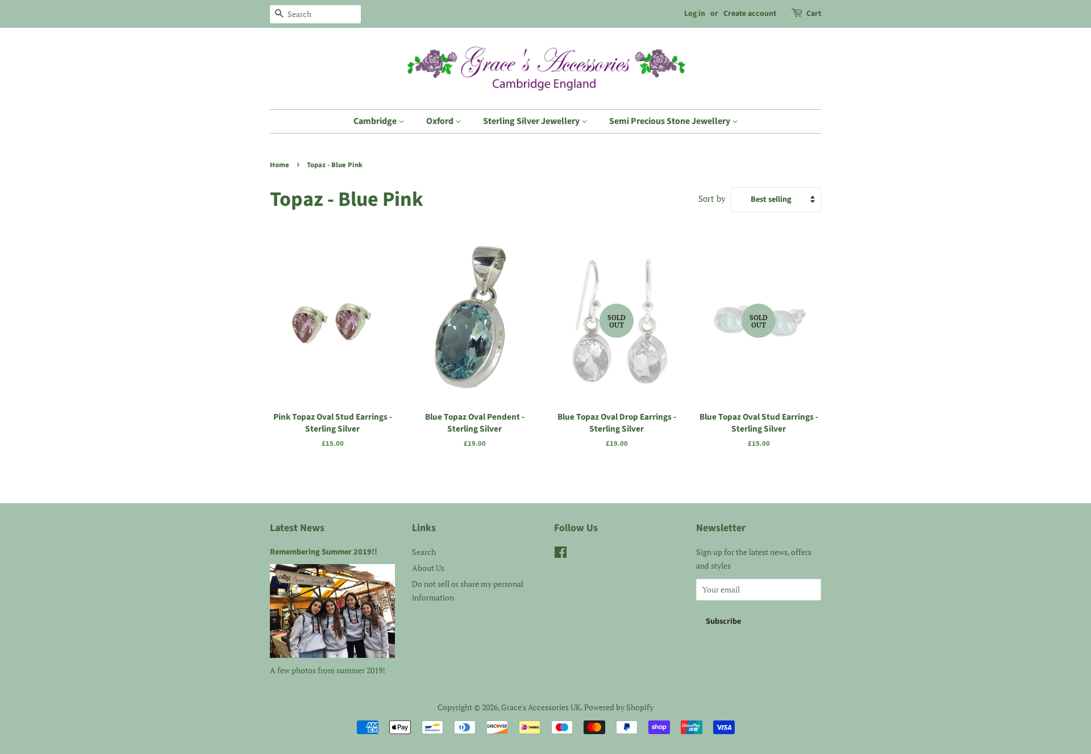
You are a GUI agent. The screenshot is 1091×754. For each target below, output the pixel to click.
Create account (749, 13)
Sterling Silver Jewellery (532, 121)
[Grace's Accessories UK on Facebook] (560, 554)
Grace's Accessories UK (541, 707)
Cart (813, 13)
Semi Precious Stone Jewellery (670, 121)
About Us (428, 567)
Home (279, 165)
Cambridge (375, 121)
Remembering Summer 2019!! (323, 552)
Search (424, 551)
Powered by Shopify (618, 707)
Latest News (297, 528)
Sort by (712, 198)
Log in (694, 13)
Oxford (440, 121)
